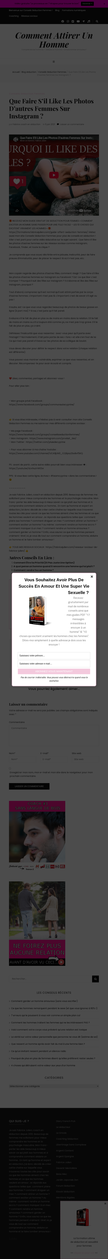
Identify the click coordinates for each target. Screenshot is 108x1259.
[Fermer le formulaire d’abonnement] (92, 577)
